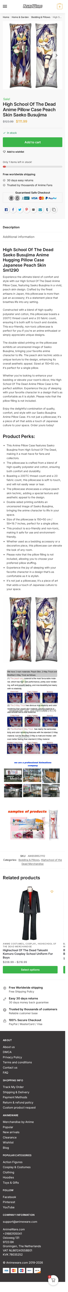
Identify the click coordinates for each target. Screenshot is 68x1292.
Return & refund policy (18, 1102)
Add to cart (33, 142)
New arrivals (11, 1132)
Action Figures (12, 1162)
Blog (6, 1147)
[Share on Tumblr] (47, 209)
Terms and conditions (17, 1062)
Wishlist (8, 1142)
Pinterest (9, 1202)
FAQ (5, 1072)
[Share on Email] (33, 209)
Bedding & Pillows (40, 17)
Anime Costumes (13, 943)
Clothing (8, 1172)
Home (6, 17)
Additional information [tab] (18, 237)
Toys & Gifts (11, 1182)
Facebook (9, 1197)
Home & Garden (20, 17)
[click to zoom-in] (32, 55)
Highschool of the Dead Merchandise (29, 945)
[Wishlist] (52, 891)
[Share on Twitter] (19, 209)
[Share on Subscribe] (40, 209)
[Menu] (8, 6)
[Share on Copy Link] (53, 209)
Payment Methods (15, 1097)
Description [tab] (11, 227)
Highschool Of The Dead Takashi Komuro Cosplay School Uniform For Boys (28, 953)
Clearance (10, 1137)
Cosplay (31, 943)
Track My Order (13, 1087)
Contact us (10, 1067)
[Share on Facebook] (13, 209)
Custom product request (19, 1107)
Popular (8, 1127)
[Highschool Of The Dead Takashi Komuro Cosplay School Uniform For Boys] (30, 913)
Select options (30, 969)
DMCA (7, 1052)
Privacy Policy (12, 1057)
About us (9, 1047)
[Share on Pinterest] (26, 209)
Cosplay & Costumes (17, 1167)
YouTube (9, 1207)
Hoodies (8, 1177)
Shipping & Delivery (16, 1092)
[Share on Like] (6, 209)
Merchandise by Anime (18, 1122)
